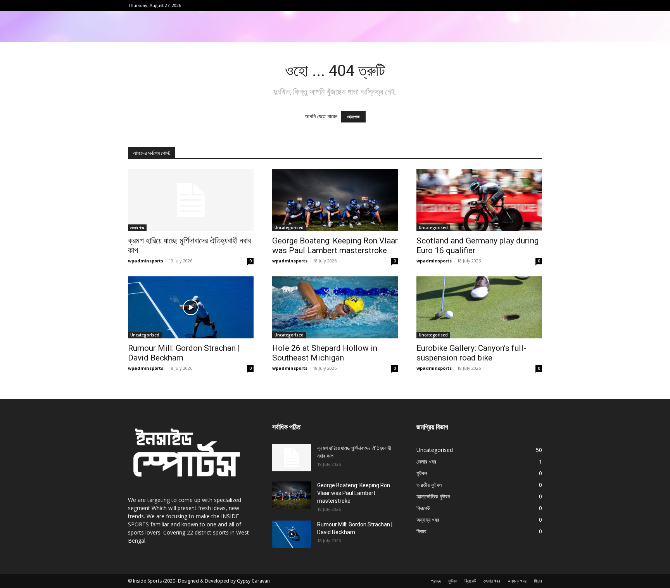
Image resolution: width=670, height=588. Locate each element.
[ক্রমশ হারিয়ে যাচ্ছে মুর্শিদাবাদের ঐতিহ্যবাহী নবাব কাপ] (191, 200)
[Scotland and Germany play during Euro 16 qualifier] (479, 200)
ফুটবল (452, 581)
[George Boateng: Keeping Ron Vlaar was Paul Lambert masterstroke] (335, 200)
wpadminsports (145, 261)
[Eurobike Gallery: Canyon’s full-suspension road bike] (479, 307)
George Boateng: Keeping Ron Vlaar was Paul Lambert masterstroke (335, 245)
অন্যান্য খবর (517, 581)
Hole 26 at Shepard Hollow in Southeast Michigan (324, 352)
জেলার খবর (137, 227)
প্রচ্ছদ (436, 581)
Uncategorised (289, 227)
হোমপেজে (353, 116)
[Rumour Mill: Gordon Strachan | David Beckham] (191, 307)
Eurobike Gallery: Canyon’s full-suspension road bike (471, 352)
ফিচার (538, 581)
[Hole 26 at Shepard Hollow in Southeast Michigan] (335, 307)
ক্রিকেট (470, 581)
